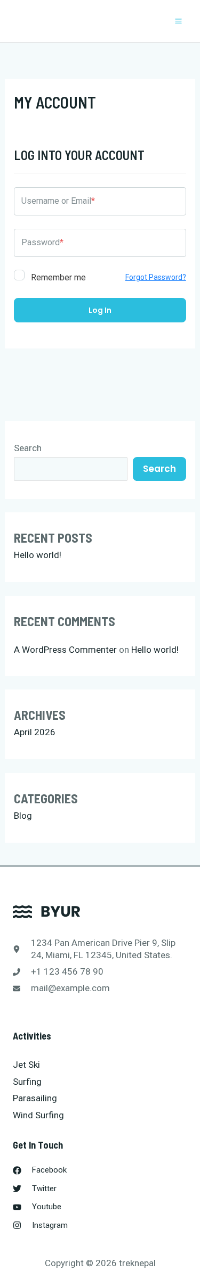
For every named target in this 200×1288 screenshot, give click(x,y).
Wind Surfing (38, 1115)
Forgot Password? (155, 277)
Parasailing (35, 1098)
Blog (23, 815)
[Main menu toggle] (179, 21)
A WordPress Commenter (65, 649)
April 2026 (34, 732)
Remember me (57, 277)
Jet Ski (26, 1064)
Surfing (27, 1081)
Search (28, 448)
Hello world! (37, 555)
